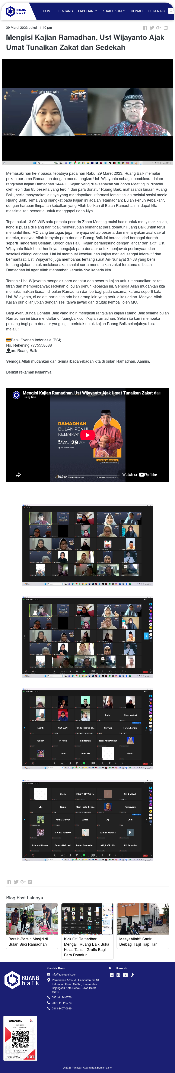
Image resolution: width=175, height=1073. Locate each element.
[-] (111, 975)
